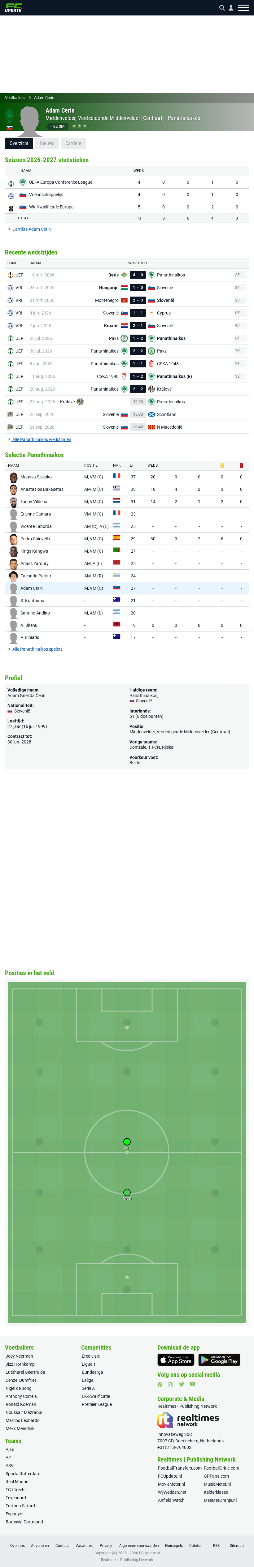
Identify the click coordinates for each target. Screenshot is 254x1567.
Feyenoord (16, 1497)
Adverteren (40, 1545)
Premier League (97, 1404)
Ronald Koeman (21, 1404)
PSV (10, 1465)
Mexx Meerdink (20, 1428)
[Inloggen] (229, 8)
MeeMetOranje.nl (220, 1500)
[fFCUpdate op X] (181, 1384)
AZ (8, 1457)
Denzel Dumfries (21, 1380)
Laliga (88, 1380)
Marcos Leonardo (23, 1420)
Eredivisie (91, 1356)
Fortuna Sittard (20, 1505)
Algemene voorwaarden (139, 1545)
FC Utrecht (16, 1489)
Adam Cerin (44, 97)
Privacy (106, 1545)
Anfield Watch (171, 1500)
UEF (19, 274)
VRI (18, 287)
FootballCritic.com (221, 1468)
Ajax (10, 1449)
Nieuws (47, 143)
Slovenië (143, 700)
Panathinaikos (184, 118)
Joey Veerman (19, 1356)
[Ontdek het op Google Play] (219, 1360)
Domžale (137, 747)
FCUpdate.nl (170, 1476)
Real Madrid (17, 1481)
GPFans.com (216, 1476)
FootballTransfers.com (180, 1468)
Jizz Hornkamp (20, 1364)
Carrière (73, 143)
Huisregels (174, 1545)
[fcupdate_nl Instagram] (170, 1385)
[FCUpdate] (14, 7)
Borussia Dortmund (24, 1521)
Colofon (196, 1545)
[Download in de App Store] (176, 1360)
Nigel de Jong (19, 1388)
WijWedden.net (172, 1492)
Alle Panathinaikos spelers (37, 649)
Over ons (17, 1545)
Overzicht (19, 143)
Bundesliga (92, 1372)
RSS (216, 1545)
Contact (62, 1545)
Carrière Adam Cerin (31, 229)
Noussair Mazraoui (24, 1412)
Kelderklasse (216, 1492)
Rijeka (167, 747)
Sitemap (237, 1545)
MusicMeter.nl (217, 1484)
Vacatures (84, 1545)
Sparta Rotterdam (23, 1473)
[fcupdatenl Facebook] (160, 1384)
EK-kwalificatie (96, 1396)
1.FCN (154, 747)
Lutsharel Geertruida (25, 1372)
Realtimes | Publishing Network (127, 1560)
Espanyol (14, 1513)
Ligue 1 (89, 1364)
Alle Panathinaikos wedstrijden (41, 439)
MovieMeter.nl (171, 1484)
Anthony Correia (21, 1396)
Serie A (88, 1388)
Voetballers (15, 97)
